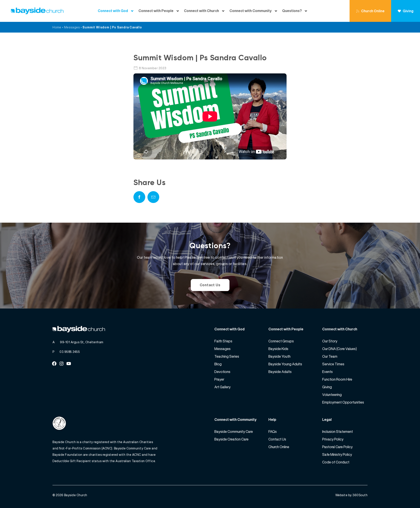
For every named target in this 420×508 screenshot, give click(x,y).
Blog (218, 364)
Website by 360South (351, 495)
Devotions (222, 371)
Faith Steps (223, 341)
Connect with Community (250, 11)
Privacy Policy (332, 439)
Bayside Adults (280, 371)
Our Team (329, 356)
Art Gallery (222, 387)
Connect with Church (201, 11)
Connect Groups (281, 341)
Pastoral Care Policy (337, 446)
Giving (408, 11)
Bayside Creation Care (231, 439)
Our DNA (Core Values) (339, 348)
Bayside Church (75, 495)
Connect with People (155, 11)
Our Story (329, 341)
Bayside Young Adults (285, 364)
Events (327, 371)
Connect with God (113, 11)
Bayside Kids (278, 348)
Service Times (333, 364)
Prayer (219, 379)
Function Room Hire (337, 379)
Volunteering (332, 394)
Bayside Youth (279, 356)
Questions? (292, 11)
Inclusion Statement (337, 431)
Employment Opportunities (343, 402)
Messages (72, 27)
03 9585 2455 (70, 351)
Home (56, 27)
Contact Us (210, 285)
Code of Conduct (335, 462)
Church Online (373, 11)
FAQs (272, 431)
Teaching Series (226, 356)
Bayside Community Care (233, 431)
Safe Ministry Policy (337, 454)
